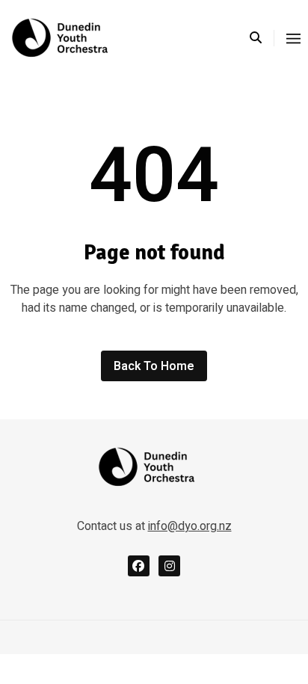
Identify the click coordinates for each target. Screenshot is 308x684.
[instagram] (169, 566)
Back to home (154, 366)
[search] (262, 38)
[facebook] (139, 566)
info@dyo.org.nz (190, 526)
